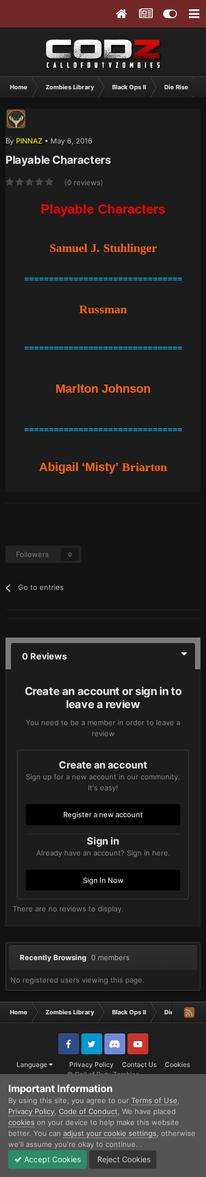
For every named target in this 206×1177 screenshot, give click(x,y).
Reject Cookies (123, 1159)
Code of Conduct (88, 1111)
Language (32, 1064)
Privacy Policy (91, 1064)
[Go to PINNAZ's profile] (16, 119)
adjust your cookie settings (110, 1133)
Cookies (177, 1064)
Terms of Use (154, 1100)
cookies (21, 1122)
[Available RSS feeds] (189, 1012)
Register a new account (103, 814)
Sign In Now (103, 880)
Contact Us (139, 1064)
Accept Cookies (51, 1159)
